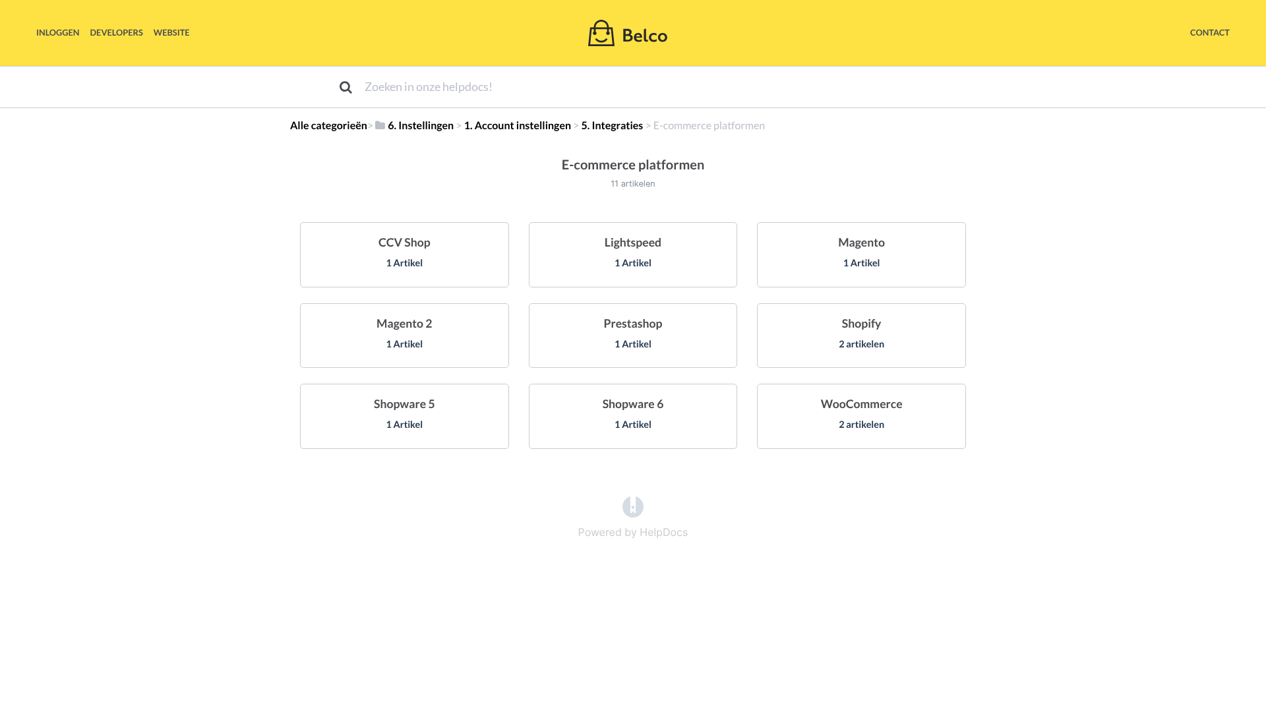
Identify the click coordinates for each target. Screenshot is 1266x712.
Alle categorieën (328, 125)
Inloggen (58, 32)
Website (172, 32)
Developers (116, 32)
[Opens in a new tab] (633, 505)
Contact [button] (1210, 32)
